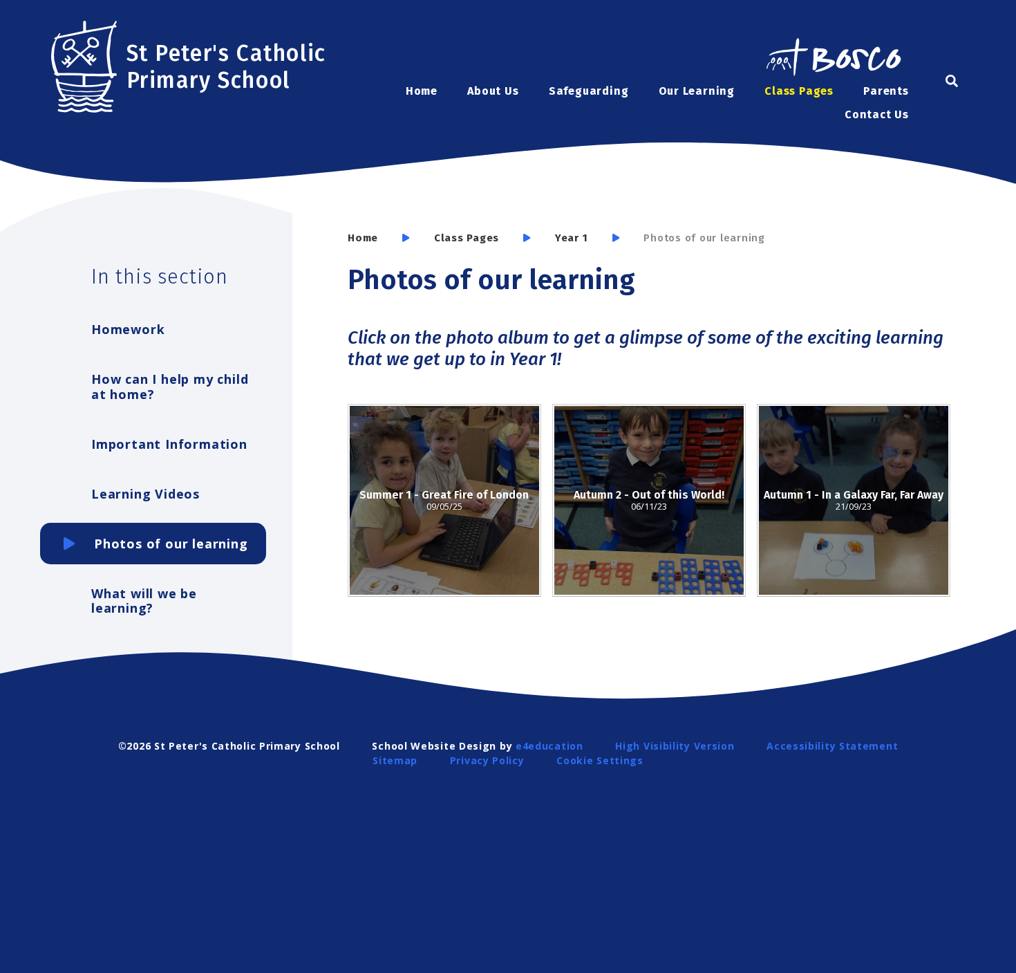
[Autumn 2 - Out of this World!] (649, 500)
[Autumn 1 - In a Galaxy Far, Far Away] (853, 500)
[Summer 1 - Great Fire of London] (444, 500)
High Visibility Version (674, 745)
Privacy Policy (487, 760)
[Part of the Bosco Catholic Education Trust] (833, 58)
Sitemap (395, 760)
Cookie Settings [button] (599, 760)
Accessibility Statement (832, 745)
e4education (549, 745)
